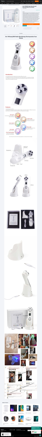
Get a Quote (24, 25)
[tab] (21, 33)
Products (24, 1)
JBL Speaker (12, 3)
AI (4, 3)
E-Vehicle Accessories (28, 3)
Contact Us (32, 1)
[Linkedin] (14, 430)
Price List (37, 1)
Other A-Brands (24, 8)
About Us (29, 1)
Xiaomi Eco (37, 3)
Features (24, 11)
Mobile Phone (33, 3)
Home (21, 1)
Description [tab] (21, 33)
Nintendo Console (17, 3)
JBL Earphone (7, 3)
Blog (26, 1)
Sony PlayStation (22, 3)
